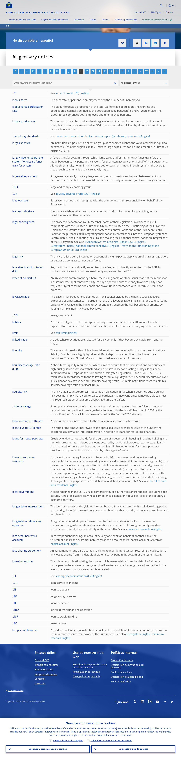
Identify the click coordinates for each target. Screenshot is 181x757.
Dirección (40, 683)
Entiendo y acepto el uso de (48, 749)
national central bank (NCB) (92, 246)
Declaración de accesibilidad (127, 677)
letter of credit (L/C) (67, 93)
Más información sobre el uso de (111, 741)
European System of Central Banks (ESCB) (110, 242)
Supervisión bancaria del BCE (155, 20)
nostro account (59, 544)
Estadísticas (79, 20)
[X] (135, 701)
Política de (121, 672)
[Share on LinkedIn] (155, 43)
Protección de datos (122, 660)
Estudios (105, 20)
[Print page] (122, 43)
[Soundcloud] (165, 701)
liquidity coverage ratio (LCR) (73, 194)
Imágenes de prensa (46, 674)
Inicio (8, 26)
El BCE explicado (44, 670)
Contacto (40, 679)
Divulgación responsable (86, 676)
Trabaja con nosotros (46, 665)
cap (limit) (62, 333)
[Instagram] (150, 701)
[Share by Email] (165, 43)
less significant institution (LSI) (74, 576)
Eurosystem (57, 246)
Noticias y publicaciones (126, 20)
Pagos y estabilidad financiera (54, 20)
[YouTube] (157, 701)
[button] (166, 5)
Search (161, 5)
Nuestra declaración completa (68, 741)
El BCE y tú (156, 12)
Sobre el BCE (140, 12)
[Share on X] (137, 43)
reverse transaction (141, 529)
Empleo (169, 12)
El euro (93, 20)
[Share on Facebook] (146, 43)
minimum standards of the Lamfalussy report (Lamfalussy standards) (98, 136)
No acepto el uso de (133, 749)
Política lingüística (121, 681)
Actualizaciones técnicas (86, 672)
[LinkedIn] (142, 701)
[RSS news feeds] (172, 701)
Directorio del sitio (15, 691)
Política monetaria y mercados (22, 20)
